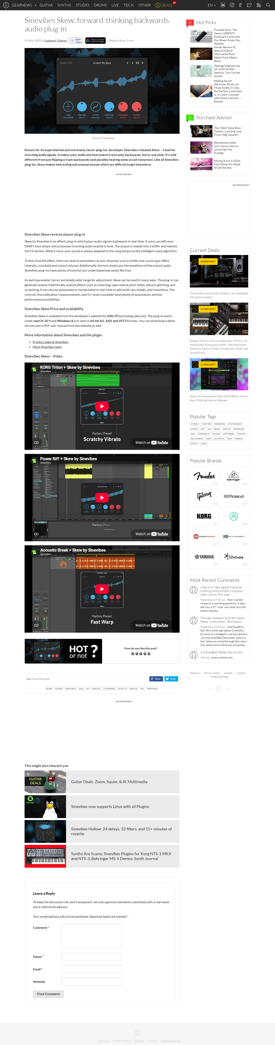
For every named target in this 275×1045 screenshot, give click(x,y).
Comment (41, 927)
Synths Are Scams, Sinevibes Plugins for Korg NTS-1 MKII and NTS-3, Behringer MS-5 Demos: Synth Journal (121, 856)
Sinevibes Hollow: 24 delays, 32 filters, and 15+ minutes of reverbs (121, 831)
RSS (258, 5)
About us (195, 673)
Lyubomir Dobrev (56, 40)
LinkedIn (223, 5)
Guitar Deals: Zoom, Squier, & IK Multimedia (109, 781)
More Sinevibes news (47, 347)
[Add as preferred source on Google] (95, 40)
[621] (234, 475)
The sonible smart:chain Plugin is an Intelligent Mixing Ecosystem (219, 279)
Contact (241, 673)
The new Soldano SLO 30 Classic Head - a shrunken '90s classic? (222, 620)
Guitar (46, 5)
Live (115, 5)
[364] (234, 516)
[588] (204, 495)
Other (145, 5)
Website (39, 981)
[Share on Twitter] (171, 678)
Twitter (248, 5)
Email (37, 969)
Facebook (240, 5)
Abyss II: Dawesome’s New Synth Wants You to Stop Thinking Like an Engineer (219, 382)
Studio (82, 5)
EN (210, 5)
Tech (129, 5)
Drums (100, 5)
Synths (64, 5)
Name (38, 956)
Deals (166, 5)
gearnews (22, 5)
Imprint (228, 673)
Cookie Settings (219, 676)
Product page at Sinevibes (50, 342)
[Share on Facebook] (156, 678)
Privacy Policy (212, 673)
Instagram (232, 5)
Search (269, 5)
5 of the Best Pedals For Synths (221, 652)
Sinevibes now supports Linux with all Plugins (110, 806)
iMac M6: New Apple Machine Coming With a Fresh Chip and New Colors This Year (221, 591)
